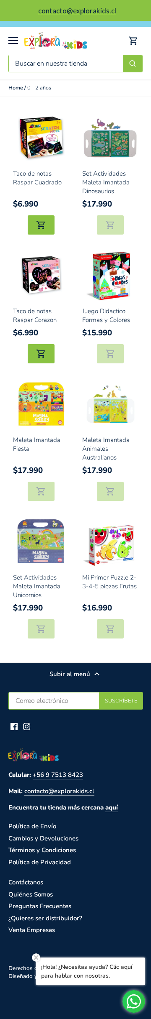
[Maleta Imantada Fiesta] (41, 404)
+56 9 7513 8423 (58, 775)
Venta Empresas (31, 930)
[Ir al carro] (133, 40)
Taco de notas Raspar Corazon (35, 315)
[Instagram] (26, 726)
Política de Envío (32, 826)
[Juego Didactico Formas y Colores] (110, 275)
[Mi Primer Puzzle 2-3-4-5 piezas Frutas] (110, 541)
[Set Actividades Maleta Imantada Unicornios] (41, 541)
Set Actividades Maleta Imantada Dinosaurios (106, 182)
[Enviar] (132, 63)
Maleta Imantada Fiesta (36, 444)
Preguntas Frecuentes (39, 906)
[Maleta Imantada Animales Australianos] (110, 404)
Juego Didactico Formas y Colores (106, 315)
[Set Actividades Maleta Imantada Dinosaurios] (110, 138)
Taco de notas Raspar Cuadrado (37, 177)
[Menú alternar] (13, 40)
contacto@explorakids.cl (59, 791)
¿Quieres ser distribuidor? (45, 918)
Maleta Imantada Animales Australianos (106, 449)
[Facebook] (14, 726)
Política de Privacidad (39, 862)
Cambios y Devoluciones (43, 838)
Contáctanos (25, 882)
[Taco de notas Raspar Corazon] (41, 275)
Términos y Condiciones (42, 850)
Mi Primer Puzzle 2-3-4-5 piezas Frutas (109, 581)
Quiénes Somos (30, 894)
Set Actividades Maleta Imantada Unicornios (36, 586)
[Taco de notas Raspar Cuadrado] (41, 138)
